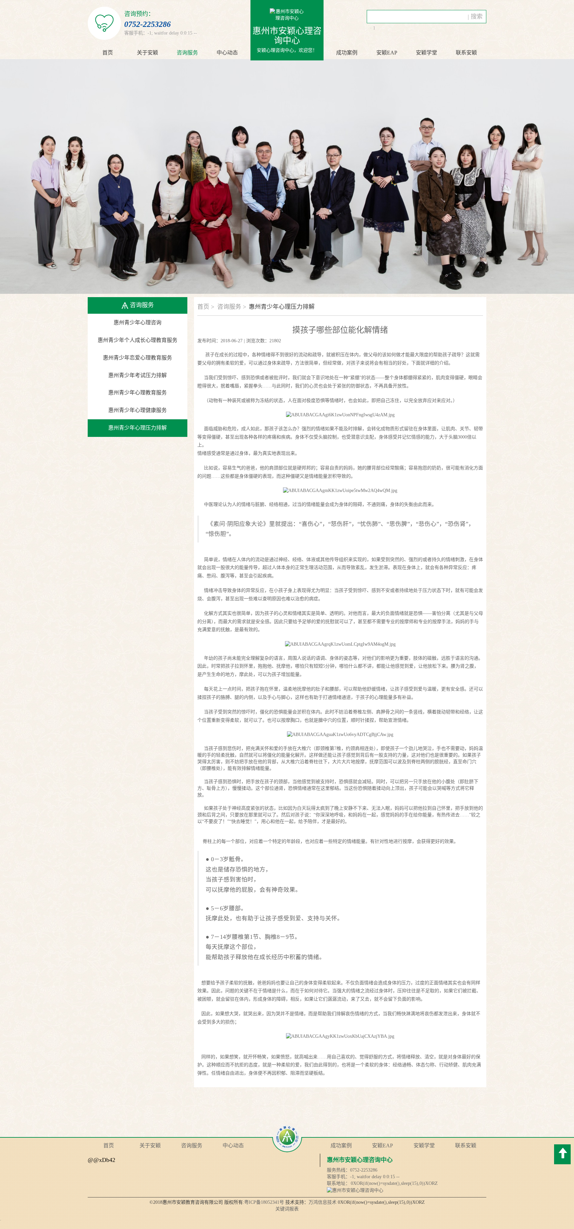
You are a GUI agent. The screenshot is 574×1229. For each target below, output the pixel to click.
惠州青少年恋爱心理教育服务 (137, 358)
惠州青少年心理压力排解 (137, 428)
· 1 (372, 28)
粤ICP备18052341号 (264, 1202)
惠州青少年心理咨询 (137, 322)
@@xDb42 (101, 1160)
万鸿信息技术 (322, 1202)
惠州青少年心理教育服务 (137, 392)
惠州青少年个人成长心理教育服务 (137, 340)
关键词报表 (287, 1208)
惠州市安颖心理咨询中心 (360, 1160)
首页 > (205, 307)
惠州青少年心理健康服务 (137, 410)
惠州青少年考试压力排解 (137, 375)
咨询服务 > (231, 307)
